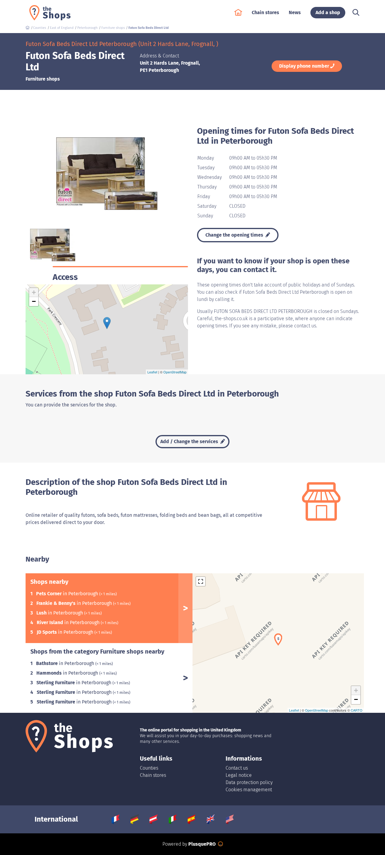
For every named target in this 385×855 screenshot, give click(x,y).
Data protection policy (249, 782)
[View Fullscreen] (200, 581)
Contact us (237, 768)
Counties (149, 768)
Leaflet (152, 371)
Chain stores (153, 775)
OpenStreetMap (174, 371)
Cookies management (249, 789)
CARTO (356, 710)
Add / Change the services (189, 441)
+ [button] (34, 292)
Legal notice (239, 775)
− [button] (34, 301)
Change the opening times (234, 235)
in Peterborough (67, 593)
